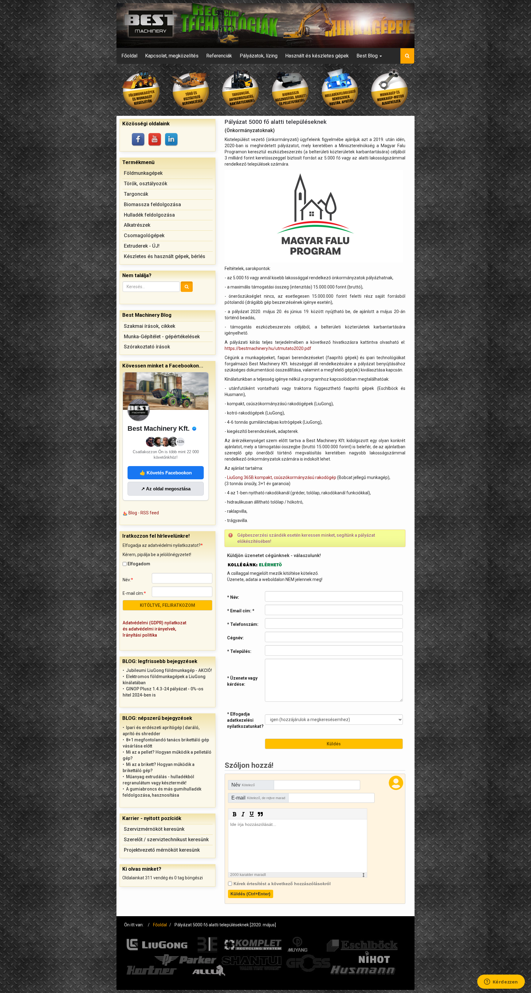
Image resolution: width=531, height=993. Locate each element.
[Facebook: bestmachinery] (138, 140)
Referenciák (219, 56)
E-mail (258, 797)
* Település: (239, 651)
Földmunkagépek (143, 173)
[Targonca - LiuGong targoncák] (240, 90)
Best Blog (367, 56)
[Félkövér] (234, 814)
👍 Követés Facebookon (166, 472)
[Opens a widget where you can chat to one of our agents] (501, 982)
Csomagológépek (144, 235)
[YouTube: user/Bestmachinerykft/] (155, 140)
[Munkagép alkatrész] (389, 90)
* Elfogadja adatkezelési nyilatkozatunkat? (245, 720)
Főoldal (129, 56)
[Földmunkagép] (141, 90)
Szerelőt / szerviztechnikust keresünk (166, 839)
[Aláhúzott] (251, 814)
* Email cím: (240, 610)
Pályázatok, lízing (258, 56)
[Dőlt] (243, 814)
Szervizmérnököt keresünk (154, 829)
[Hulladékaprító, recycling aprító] (340, 90)
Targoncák (136, 194)
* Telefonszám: (242, 624)
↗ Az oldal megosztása (166, 488)
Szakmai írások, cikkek (149, 326)
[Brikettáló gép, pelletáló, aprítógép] (290, 90)
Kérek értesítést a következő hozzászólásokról (282, 883)
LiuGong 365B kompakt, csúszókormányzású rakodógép (281, 477)
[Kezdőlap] (265, 25)
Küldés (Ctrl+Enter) (250, 893)
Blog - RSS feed (143, 512)
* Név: (233, 597)
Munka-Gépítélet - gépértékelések (162, 337)
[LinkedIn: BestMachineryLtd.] (172, 140)
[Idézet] (260, 814)
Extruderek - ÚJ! (141, 246)
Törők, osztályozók (145, 183)
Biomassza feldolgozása (152, 204)
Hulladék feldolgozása (149, 215)
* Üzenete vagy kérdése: (242, 681)
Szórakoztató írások (147, 347)
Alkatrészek (137, 225)
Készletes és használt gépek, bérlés (164, 256)
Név (243, 784)
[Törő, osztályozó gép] (191, 90)
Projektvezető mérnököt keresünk (162, 850)
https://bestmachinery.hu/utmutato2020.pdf (268, 348)
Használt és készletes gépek (317, 56)
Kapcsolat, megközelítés (172, 56)
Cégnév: (235, 637)
